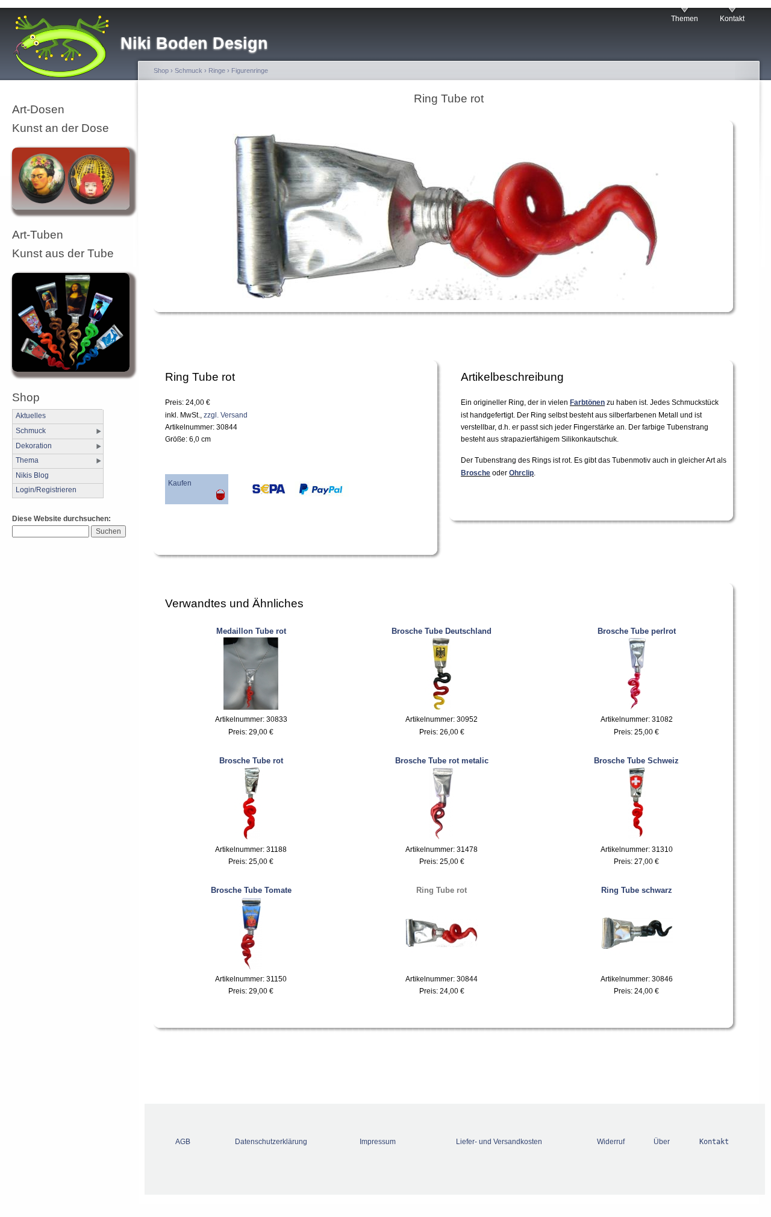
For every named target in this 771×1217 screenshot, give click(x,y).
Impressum (378, 1141)
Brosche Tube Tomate (251, 890)
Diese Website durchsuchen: (61, 519)
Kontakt (732, 18)
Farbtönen (587, 402)
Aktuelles (31, 415)
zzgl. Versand (226, 415)
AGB (182, 1141)
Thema (27, 460)
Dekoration (34, 446)
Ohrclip (521, 473)
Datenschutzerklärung (271, 1141)
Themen (684, 18)
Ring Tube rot (441, 890)
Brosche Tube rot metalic (442, 760)
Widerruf (611, 1141)
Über (662, 1141)
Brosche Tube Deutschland (442, 631)
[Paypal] (319, 492)
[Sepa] (258, 492)
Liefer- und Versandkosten (499, 1141)
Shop (161, 70)
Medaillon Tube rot (251, 631)
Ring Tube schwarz (636, 890)
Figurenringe (249, 70)
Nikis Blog (32, 475)
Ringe (216, 70)
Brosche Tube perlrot (637, 631)
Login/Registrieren (46, 490)
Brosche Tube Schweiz (636, 760)
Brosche (475, 473)
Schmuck (31, 431)
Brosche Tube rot (251, 760)
